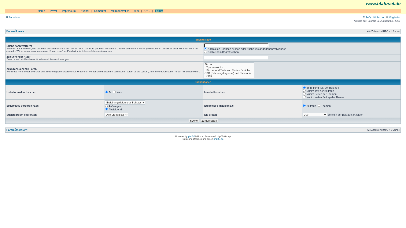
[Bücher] (229, 64)
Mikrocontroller (120, 10)
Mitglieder (394, 17)
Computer (100, 10)
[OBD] (229, 76)
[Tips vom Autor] (229, 67)
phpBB (191, 136)
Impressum (69, 10)
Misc (137, 10)
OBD (147, 10)
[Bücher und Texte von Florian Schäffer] (229, 70)
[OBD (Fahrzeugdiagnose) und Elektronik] (229, 73)
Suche (380, 17)
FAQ (368, 17)
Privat (53, 10)
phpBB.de (219, 139)
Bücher (85, 10)
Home (41, 10)
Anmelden (14, 17)
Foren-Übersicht (16, 31)
